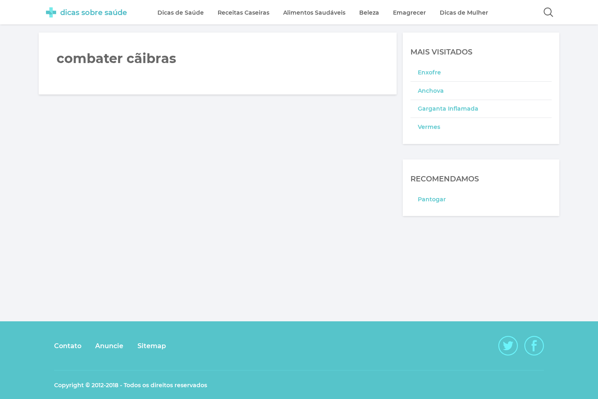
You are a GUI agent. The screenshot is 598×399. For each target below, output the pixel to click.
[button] (548, 12)
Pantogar (432, 199)
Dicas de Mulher (464, 12)
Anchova (431, 90)
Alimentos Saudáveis (314, 12)
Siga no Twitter (508, 345)
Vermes (429, 127)
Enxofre (429, 72)
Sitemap (151, 346)
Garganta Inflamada (448, 108)
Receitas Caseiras (243, 12)
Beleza (369, 12)
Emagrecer (409, 12)
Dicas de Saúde (180, 12)
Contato (67, 346)
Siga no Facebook (534, 345)
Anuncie (109, 346)
